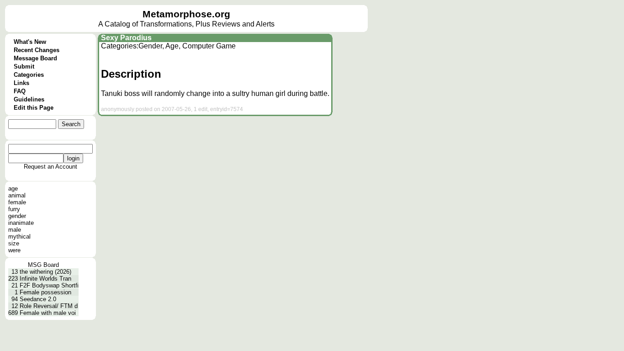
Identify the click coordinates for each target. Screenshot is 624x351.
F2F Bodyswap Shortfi (49, 285)
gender (17, 216)
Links (21, 83)
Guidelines (29, 99)
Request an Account (50, 166)
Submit (24, 66)
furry (14, 209)
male (14, 229)
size (13, 243)
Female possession (45, 292)
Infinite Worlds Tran (45, 278)
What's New (30, 41)
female (17, 202)
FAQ (20, 91)
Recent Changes (36, 50)
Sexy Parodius (126, 38)
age (13, 188)
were (14, 250)
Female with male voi (48, 312)
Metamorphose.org (186, 14)
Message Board (35, 58)
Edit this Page (33, 107)
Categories (29, 74)
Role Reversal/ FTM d (49, 306)
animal (17, 195)
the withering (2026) (45, 271)
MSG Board (43, 264)
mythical (19, 236)
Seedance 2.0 (38, 299)
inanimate (21, 222)
